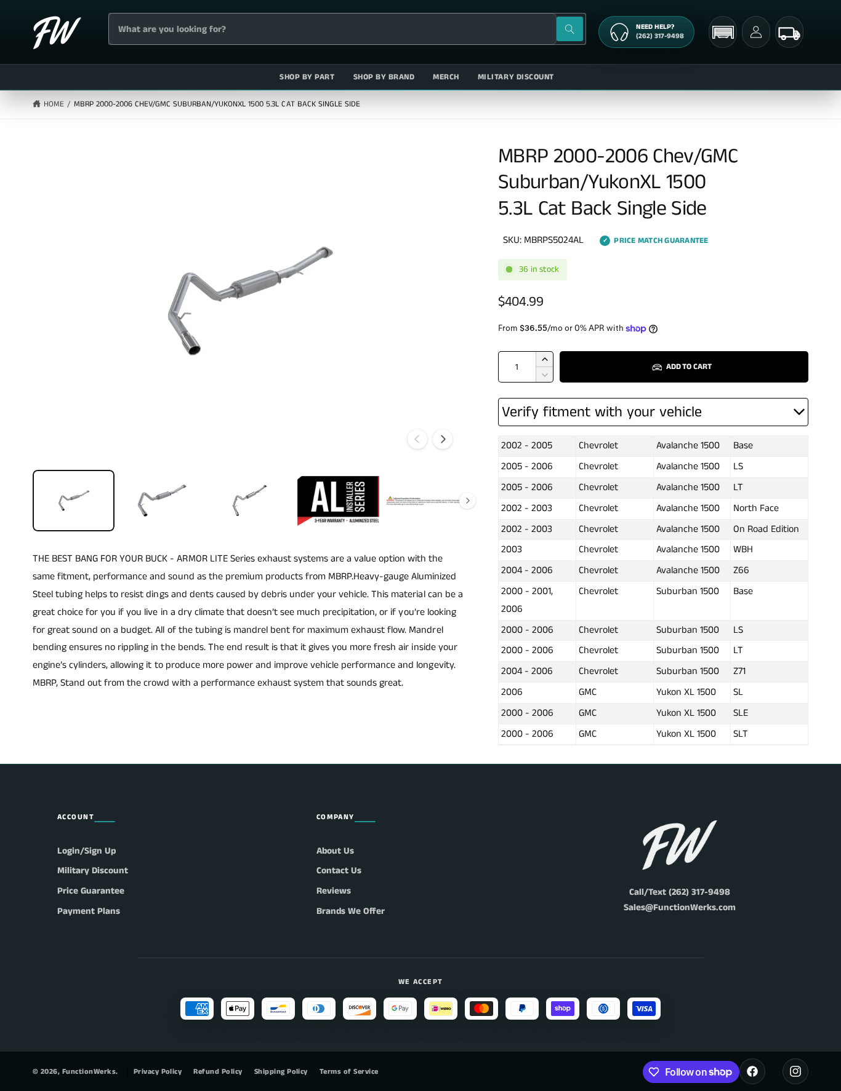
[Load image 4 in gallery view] (338, 500)
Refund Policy (217, 1071)
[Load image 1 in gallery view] (74, 500)
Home (54, 104)
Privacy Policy (158, 1071)
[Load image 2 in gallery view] (162, 500)
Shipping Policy (281, 1071)
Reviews (333, 890)
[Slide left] (417, 439)
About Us (335, 850)
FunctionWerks (89, 1071)
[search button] (570, 29)
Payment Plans (88, 911)
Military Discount (92, 870)
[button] (722, 32)
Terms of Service (349, 1071)
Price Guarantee (90, 890)
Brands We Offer (350, 911)
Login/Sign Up (86, 850)
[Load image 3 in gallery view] (250, 500)
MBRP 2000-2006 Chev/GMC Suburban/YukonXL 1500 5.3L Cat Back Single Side (217, 104)
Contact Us (338, 870)
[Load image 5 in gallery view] (426, 500)
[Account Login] (756, 32)
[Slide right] (443, 439)
